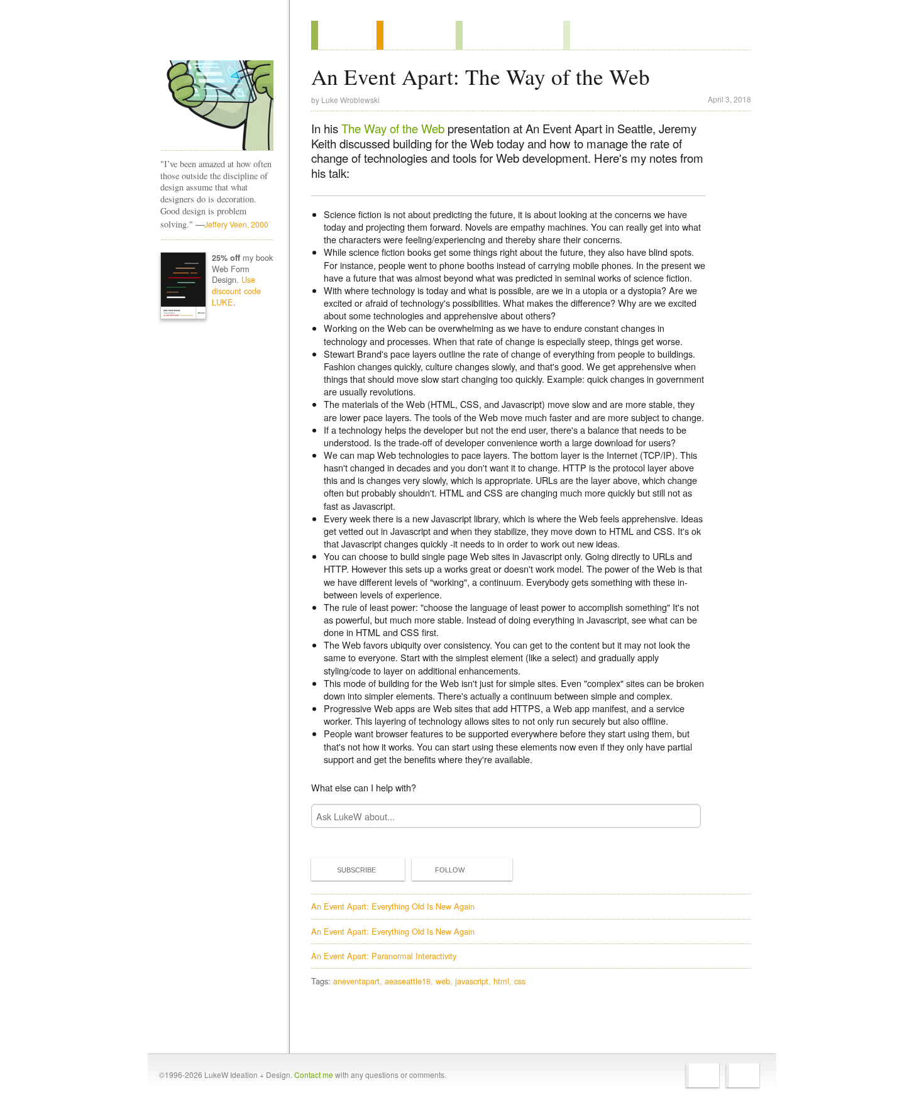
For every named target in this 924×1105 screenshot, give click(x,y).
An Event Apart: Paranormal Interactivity (383, 956)
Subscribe (356, 870)
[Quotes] (416, 35)
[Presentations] (509, 35)
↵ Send (683, 816)
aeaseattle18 (408, 981)
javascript (471, 981)
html (501, 981)
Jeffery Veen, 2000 (236, 224)
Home (212, 37)
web (443, 981)
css (519, 981)
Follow (450, 870)
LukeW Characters (216, 105)
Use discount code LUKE (236, 290)
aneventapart (356, 981)
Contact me (313, 1074)
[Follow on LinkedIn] (742, 1075)
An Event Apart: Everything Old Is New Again (393, 906)
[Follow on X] (702, 1075)
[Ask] (588, 35)
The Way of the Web (392, 128)
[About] (344, 35)
